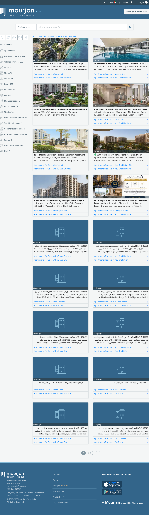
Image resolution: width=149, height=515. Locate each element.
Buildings (9, 89)
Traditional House (13, 123)
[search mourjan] (130, 27)
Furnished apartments (14, 56)
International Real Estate (15, 134)
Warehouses (11, 106)
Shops (8, 73)
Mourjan (60, 485)
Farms (8, 95)
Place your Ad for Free (136, 11)
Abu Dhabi (108, 2)
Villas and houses (13, 62)
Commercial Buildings (14, 129)
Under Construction (13, 145)
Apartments (11, 50)
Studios (9, 112)
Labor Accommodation (15, 117)
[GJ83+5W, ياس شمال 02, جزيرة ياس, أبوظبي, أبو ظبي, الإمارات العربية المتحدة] (95, 155)
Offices (8, 78)
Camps (8, 140)
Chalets (8, 67)
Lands (8, 84)
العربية (141, 2)
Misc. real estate (12, 101)
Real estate (49, 36)
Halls (7, 151)
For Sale (72, 36)
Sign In (126, 2)
